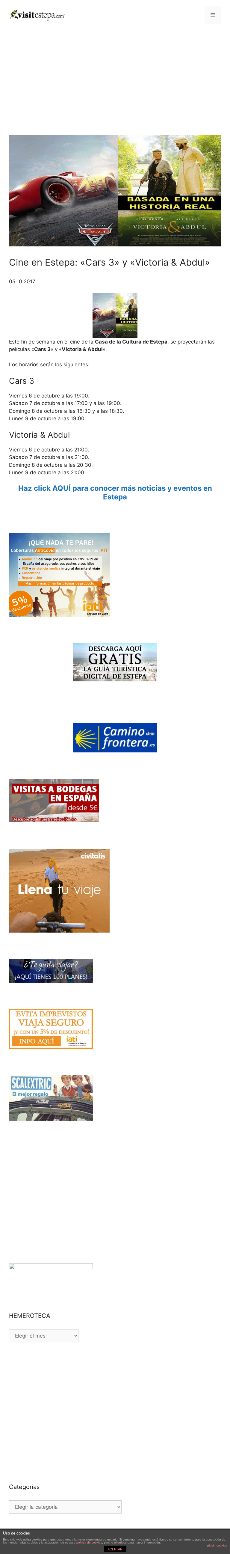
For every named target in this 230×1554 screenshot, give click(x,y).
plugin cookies (217, 1545)
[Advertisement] (115, 75)
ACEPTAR (115, 1549)
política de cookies (89, 1542)
